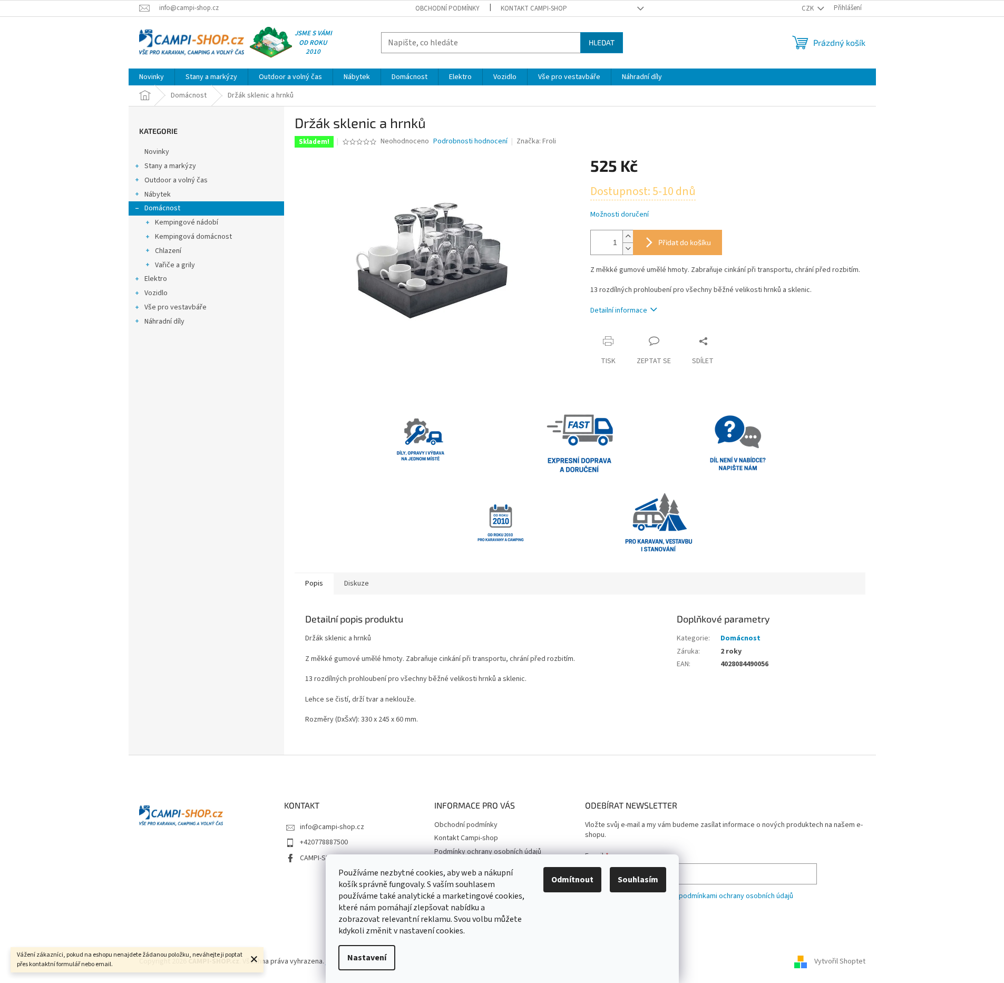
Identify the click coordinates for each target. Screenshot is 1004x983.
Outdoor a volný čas (176, 180)
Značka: (536, 141)
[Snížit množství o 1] (627, 248)
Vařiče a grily (175, 265)
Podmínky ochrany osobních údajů (487, 851)
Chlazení (168, 251)
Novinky (156, 152)
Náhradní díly (164, 321)
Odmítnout (572, 879)
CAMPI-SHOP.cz (323, 858)
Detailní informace (618, 310)
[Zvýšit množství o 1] (627, 236)
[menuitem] (151, 77)
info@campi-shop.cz (332, 827)
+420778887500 (324, 842)
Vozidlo (156, 293)
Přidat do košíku (684, 242)
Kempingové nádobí (186, 222)
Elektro (155, 279)
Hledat (602, 42)
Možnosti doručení (619, 215)
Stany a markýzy (170, 166)
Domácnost (162, 208)
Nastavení (366, 957)
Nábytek (157, 194)
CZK (808, 8)
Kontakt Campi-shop (534, 8)
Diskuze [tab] (356, 583)
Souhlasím (638, 879)
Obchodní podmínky (447, 8)
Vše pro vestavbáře (175, 307)
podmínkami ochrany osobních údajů (736, 896)
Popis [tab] (314, 583)
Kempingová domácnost (193, 236)
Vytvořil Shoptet (839, 961)
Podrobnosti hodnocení (470, 142)
